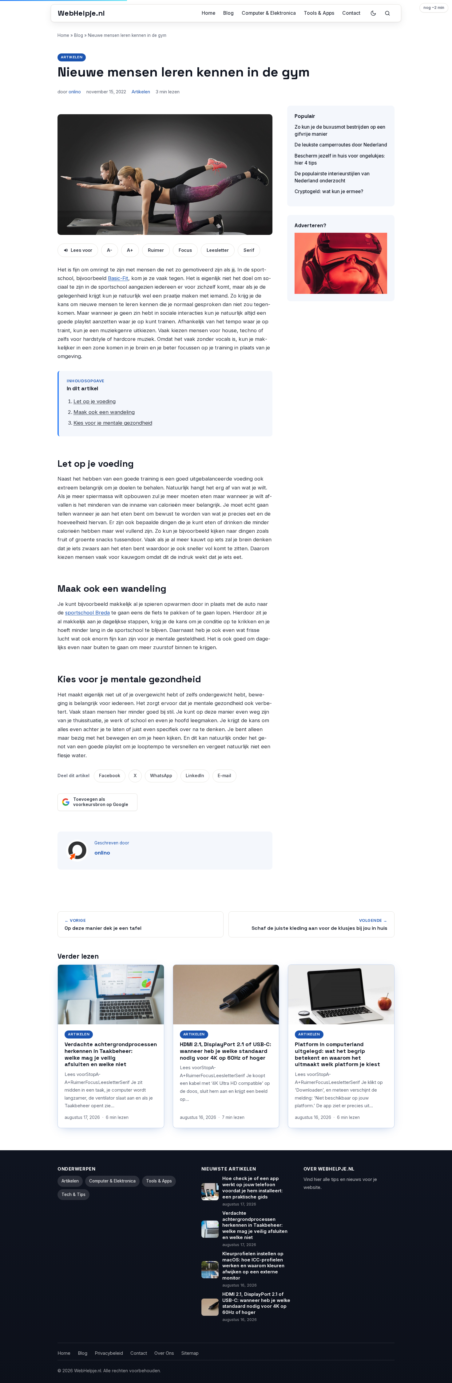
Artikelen (71, 57)
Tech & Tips (73, 1194)
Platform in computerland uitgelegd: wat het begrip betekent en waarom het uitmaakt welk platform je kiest (337, 1054)
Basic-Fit (118, 278)
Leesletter (218, 250)
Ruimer (156, 250)
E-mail (224, 775)
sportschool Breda (87, 613)
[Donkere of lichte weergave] (373, 13)
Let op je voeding (94, 401)
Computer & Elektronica (269, 13)
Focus (185, 250)
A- (109, 250)
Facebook (109, 775)
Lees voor (81, 250)
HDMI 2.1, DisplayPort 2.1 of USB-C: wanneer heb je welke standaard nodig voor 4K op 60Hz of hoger (225, 1051)
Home (208, 13)
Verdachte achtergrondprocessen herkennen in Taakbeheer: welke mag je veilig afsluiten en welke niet (111, 1054)
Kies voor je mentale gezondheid (112, 423)
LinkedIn (195, 775)
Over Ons (164, 1353)
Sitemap (190, 1353)
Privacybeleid (109, 1353)
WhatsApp (161, 775)
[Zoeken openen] (387, 13)
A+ (130, 250)
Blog (228, 13)
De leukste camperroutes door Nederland (341, 145)
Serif (249, 250)
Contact (351, 13)
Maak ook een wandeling (104, 412)
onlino (75, 92)
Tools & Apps (319, 13)
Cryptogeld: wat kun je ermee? (329, 191)
